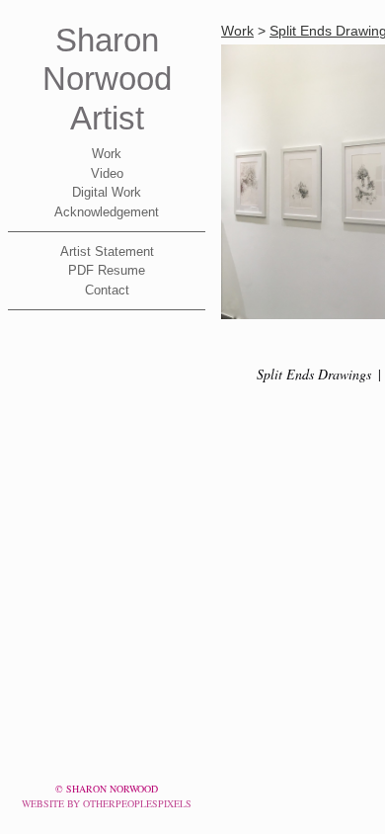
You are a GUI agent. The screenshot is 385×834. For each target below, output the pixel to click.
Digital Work (106, 192)
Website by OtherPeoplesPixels (107, 803)
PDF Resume (106, 270)
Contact (107, 290)
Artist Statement (107, 251)
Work (106, 153)
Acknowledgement (106, 212)
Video (107, 173)
